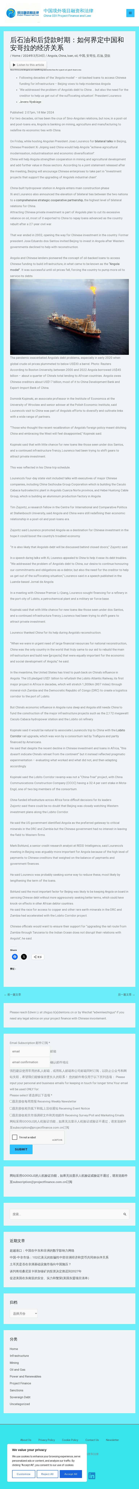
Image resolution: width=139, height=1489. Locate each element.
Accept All (70, 1474)
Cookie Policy (70, 1440)
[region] (47, 1463)
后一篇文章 (126, 994)
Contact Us (92, 1440)
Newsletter (112, 1440)
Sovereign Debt (20, 1397)
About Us (25, 1440)
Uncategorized (20, 1404)
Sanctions (16, 1390)
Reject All (47, 1474)
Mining (14, 1363)
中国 (82, 55)
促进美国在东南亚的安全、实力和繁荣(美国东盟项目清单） (50, 1278)
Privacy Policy (47, 1440)
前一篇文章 (12, 994)
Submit (21, 1149)
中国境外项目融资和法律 (68, 10)
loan (70, 55)
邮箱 (53, 1051)
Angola (52, 55)
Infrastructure (19, 1356)
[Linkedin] (92, 1476)
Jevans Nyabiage (30, 102)
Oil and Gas (17, 1369)
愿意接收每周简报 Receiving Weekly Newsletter (44, 1101)
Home (16, 55)
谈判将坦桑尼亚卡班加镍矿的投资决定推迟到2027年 (46, 1271)
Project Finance (20, 1383)
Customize (24, 1474)
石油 (100, 55)
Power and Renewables (25, 1376)
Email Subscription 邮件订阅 (30, 1043)
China (62, 55)
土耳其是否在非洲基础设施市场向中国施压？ (40, 1264)
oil (76, 55)
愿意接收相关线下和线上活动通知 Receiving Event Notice (51, 1108)
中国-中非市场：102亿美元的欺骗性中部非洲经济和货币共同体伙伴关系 (59, 1257)
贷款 (107, 55)
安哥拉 (91, 55)
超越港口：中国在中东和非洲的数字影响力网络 (42, 1250)
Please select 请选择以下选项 (31, 1095)
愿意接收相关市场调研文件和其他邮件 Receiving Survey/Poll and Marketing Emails (68, 1115)
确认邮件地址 (59, 1062)
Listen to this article (30, 65)
